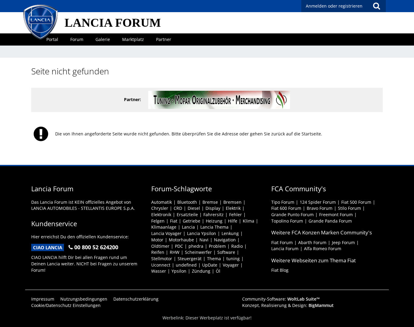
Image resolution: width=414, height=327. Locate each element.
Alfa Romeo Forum (322, 248)
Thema (214, 258)
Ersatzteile (187, 214)
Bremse (210, 202)
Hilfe (232, 221)
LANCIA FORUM (113, 22)
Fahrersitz (213, 214)
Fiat (173, 221)
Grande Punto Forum (292, 214)
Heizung (214, 221)
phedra (196, 246)
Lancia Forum (285, 248)
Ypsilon (179, 271)
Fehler (235, 214)
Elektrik (233, 208)
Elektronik (161, 214)
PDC (179, 246)
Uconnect (160, 265)
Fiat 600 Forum (286, 208)
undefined (186, 265)
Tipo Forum (282, 202)
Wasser (158, 271)
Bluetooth (187, 202)
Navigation (225, 240)
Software (226, 252)
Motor (157, 240)
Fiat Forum (282, 242)
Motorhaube (181, 240)
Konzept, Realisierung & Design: (288, 305)
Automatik (161, 202)
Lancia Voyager (166, 233)
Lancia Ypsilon (201, 233)
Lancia (188, 227)
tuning (233, 258)
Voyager (231, 265)
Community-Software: (281, 299)
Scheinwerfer (198, 252)
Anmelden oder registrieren (334, 6)
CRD (178, 208)
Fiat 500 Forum (356, 202)
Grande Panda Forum (330, 221)
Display (212, 208)
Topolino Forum (287, 221)
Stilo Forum (349, 208)
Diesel (194, 208)
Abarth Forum (312, 242)
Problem (217, 246)
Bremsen (232, 202)
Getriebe (191, 221)
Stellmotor (161, 258)
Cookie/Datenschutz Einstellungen (66, 305)
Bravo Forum (319, 208)
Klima (248, 221)
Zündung (201, 271)
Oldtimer (160, 246)
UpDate (209, 265)
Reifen (157, 252)
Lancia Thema (214, 227)
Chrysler (159, 208)
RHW (174, 252)
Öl (218, 271)
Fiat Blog (280, 270)
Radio (237, 246)
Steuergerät (190, 258)
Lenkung (230, 233)
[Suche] (376, 6)
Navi (204, 240)
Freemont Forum (336, 214)
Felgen (158, 221)
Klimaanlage (163, 227)
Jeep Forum (343, 242)
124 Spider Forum (318, 202)
